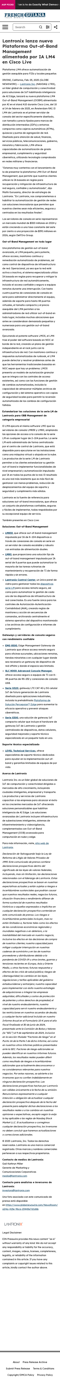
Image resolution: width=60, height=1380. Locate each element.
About (16, 1362)
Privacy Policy (45, 1374)
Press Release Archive (35, 1362)
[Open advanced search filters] (47, 27)
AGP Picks (8, 4)
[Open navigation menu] (5, 27)
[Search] (40, 27)
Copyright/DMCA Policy (20, 1374)
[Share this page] (56, 27)
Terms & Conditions (43, 1368)
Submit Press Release (18, 1368)
